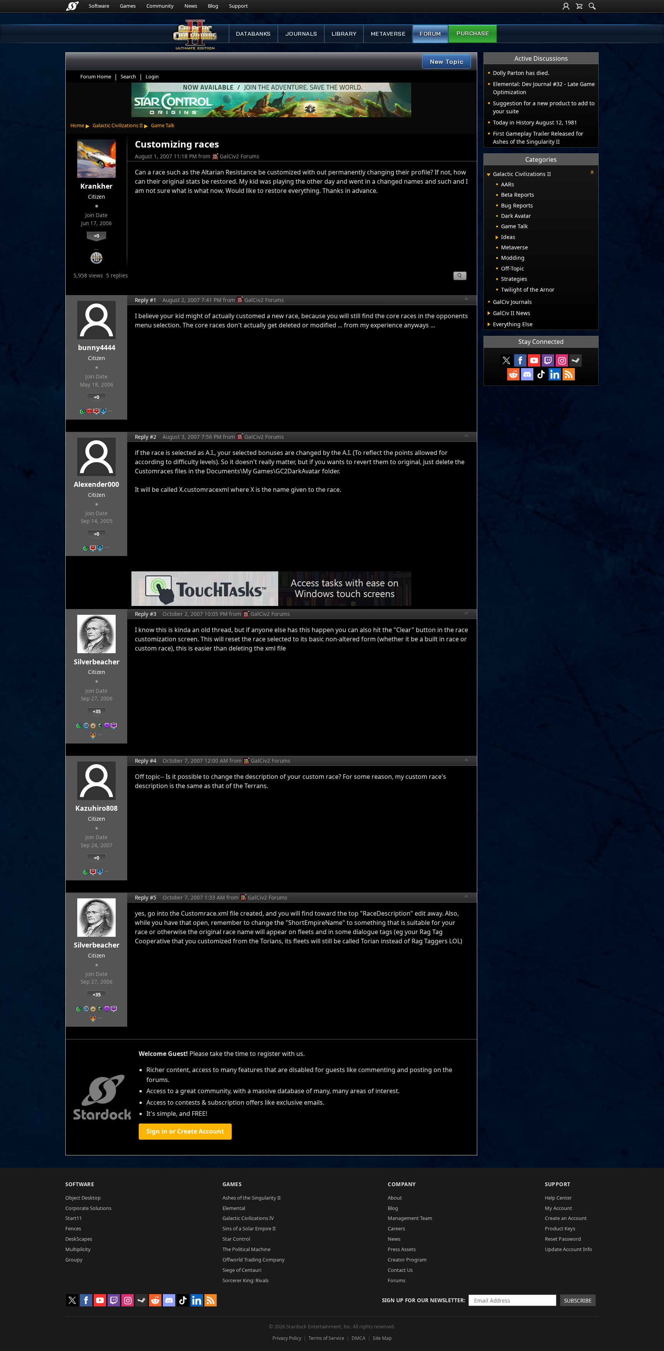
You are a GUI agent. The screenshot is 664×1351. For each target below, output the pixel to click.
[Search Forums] (592, 6)
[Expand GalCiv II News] (489, 313)
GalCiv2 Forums (239, 156)
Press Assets (402, 1249)
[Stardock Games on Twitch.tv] (548, 360)
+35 (97, 711)
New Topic (446, 61)
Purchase (472, 33)
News (190, 5)
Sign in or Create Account (185, 1131)
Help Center (558, 1197)
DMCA (358, 1338)
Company (402, 1184)
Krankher (96, 186)
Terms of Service (326, 1338)
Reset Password (563, 1238)
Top (466, 299)
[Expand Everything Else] (489, 324)
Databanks (253, 33)
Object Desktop (83, 1197)
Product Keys (560, 1228)
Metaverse (388, 33)
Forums (396, 1280)
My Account (558, 1208)
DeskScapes (78, 1238)
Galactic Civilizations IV (248, 1218)
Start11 (73, 1218)
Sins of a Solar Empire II (249, 1228)
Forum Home (95, 76)
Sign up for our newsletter (423, 1300)
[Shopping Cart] (579, 6)
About (395, 1197)
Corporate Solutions (88, 1208)
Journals (301, 33)
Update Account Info (568, 1249)
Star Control (236, 1238)
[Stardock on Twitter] (506, 360)
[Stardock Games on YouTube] (534, 360)
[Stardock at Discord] (527, 374)
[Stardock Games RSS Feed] (569, 374)
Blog (213, 5)
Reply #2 (145, 436)
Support (238, 5)
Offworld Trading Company (253, 1259)
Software (99, 5)
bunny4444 (96, 347)
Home (77, 125)
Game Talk (162, 125)
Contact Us (400, 1269)
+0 (96, 235)
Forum (430, 33)
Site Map (382, 1338)
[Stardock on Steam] (576, 360)
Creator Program (407, 1259)
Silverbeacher (97, 661)
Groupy (74, 1259)
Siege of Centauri (241, 1269)
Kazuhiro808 (96, 808)
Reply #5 (145, 897)
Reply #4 (145, 760)
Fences (73, 1228)
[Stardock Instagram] (562, 360)
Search (128, 76)
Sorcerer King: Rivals (245, 1280)
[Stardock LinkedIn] (555, 374)
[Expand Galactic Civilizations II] (488, 174)
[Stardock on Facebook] (520, 360)
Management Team (410, 1218)
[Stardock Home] (72, 6)
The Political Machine (246, 1249)
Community (160, 5)
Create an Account (566, 1218)
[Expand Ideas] (497, 237)
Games (128, 5)
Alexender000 (96, 484)
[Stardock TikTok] (541, 374)
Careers (396, 1228)
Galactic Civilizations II (118, 125)
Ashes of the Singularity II (251, 1197)
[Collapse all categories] (592, 172)
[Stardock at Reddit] (513, 374)
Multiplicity (78, 1249)
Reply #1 (145, 300)
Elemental (233, 1208)
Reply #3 (145, 613)
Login (152, 76)
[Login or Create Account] (566, 6)
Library (344, 33)
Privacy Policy (286, 1338)
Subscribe (578, 1300)
